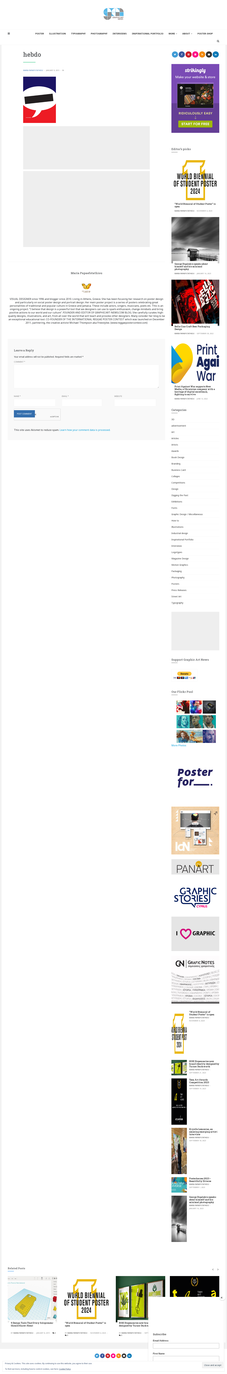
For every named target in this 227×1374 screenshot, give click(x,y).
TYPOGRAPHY (78, 33)
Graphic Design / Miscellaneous (187, 514)
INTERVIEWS (120, 33)
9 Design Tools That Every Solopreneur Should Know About (32, 1324)
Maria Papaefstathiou (33, 70)
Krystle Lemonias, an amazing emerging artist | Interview (203, 1132)
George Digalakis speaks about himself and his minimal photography (191, 266)
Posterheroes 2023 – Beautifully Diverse (200, 1180)
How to (175, 520)
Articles (175, 438)
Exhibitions (176, 501)
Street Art (176, 596)
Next (217, 1269)
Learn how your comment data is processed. (85, 430)
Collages (175, 476)
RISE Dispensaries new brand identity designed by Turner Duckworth (204, 1064)
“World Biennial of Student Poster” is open (195, 205)
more (172, 33)
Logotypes (176, 552)
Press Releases (179, 590)
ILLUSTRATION (57, 33)
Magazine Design (180, 558)
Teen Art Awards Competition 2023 (199, 1081)
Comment (19, 362)
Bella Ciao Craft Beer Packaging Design (192, 328)
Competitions (178, 482)
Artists (174, 444)
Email (65, 396)
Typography (177, 602)
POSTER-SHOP (205, 33)
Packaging (176, 571)
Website (118, 396)
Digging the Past (179, 495)
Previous (213, 1269)
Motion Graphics (179, 564)
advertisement (178, 425)
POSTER (39, 33)
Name (17, 396)
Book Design (177, 457)
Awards (175, 451)
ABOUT (186, 33)
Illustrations (177, 526)
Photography (178, 577)
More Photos (178, 745)
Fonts (174, 507)
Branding (175, 463)
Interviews (176, 545)
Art (172, 432)
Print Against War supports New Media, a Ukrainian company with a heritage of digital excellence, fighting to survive (194, 390)
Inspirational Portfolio (182, 539)
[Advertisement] (86, 147)
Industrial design (179, 533)
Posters (175, 583)
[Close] (222, 1297)
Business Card (178, 469)
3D (172, 419)
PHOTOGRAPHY (99, 33)
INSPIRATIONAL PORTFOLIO (147, 33)
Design (174, 488)
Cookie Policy (65, 1369)
